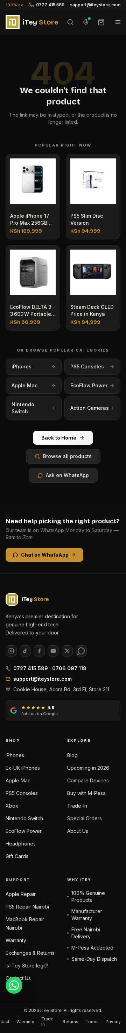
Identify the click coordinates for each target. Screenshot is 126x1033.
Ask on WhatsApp (67, 475)
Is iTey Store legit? (27, 966)
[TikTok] (25, 651)
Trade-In (77, 806)
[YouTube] (53, 651)
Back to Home (58, 438)
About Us (77, 831)
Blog (72, 755)
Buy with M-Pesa (86, 793)
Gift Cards (17, 856)
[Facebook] (39, 651)
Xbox (12, 806)
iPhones (21, 366)
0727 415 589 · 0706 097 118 (49, 668)
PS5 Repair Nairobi (27, 907)
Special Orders (84, 818)
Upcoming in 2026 (88, 768)
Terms (92, 1021)
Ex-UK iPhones (23, 768)
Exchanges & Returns (30, 953)
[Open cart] (101, 22)
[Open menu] (118, 22)
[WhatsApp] (81, 651)
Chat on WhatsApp (45, 555)
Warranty (16, 940)
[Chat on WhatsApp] (14, 985)
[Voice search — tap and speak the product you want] (85, 22)
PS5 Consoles (87, 366)
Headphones (21, 844)
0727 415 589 (50, 4)
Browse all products (67, 456)
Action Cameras (89, 408)
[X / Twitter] (67, 651)
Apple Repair (21, 894)
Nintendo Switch (23, 407)
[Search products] (70, 22)
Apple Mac (24, 385)
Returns (70, 1021)
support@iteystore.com (95, 4)
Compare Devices (88, 780)
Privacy (113, 1021)
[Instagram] (11, 651)
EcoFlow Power (88, 385)
